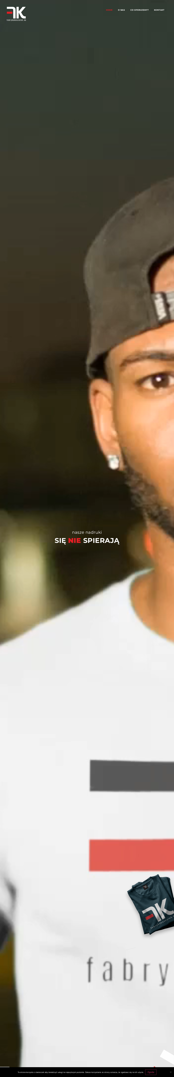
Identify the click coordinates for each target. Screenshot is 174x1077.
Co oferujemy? (139, 10)
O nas (121, 10)
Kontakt (159, 10)
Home (109, 10)
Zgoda (150, 1072)
